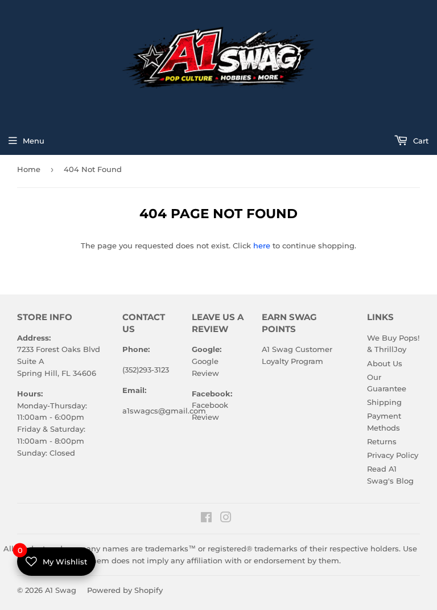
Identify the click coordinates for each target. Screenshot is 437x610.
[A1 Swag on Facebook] (206, 518)
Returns (382, 441)
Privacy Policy (392, 455)
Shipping (384, 402)
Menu (33, 140)
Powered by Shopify (125, 590)
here (261, 245)
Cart (419, 140)
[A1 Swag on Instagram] (226, 518)
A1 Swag (60, 590)
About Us (384, 363)
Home (28, 169)
